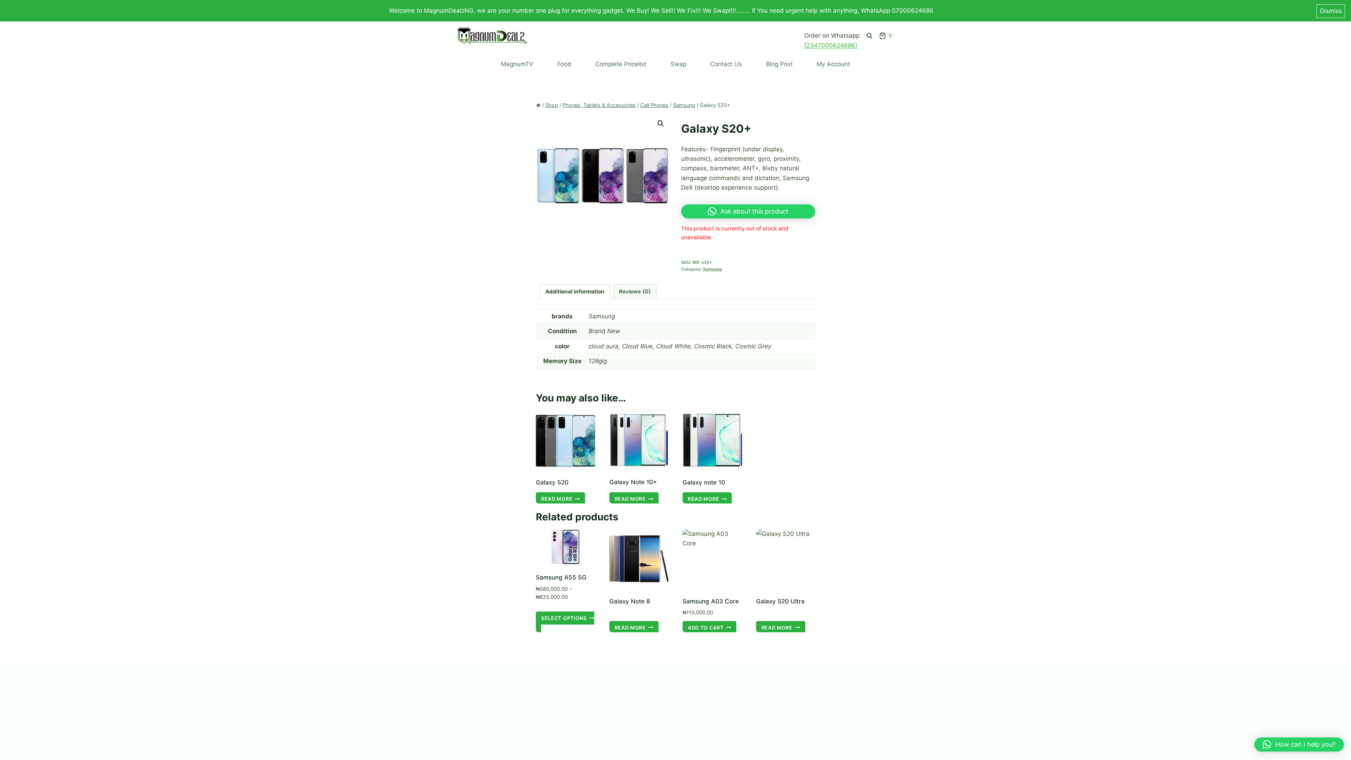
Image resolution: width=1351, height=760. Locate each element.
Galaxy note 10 (704, 482)
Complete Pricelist (620, 64)
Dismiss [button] (1331, 10)
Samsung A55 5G (561, 577)
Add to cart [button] (706, 628)
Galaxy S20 (552, 482)
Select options (564, 618)
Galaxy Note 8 (629, 601)
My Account (833, 64)
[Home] (538, 105)
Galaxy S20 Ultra (780, 601)
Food (564, 64)
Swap (678, 64)
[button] (660, 123)
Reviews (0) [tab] (635, 291)
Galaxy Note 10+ (633, 482)
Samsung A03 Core (711, 601)
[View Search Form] (869, 36)
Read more (556, 499)
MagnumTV (517, 64)
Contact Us (726, 64)
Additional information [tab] (574, 291)
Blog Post (779, 64)
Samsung (712, 269)
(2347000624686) (830, 45)
